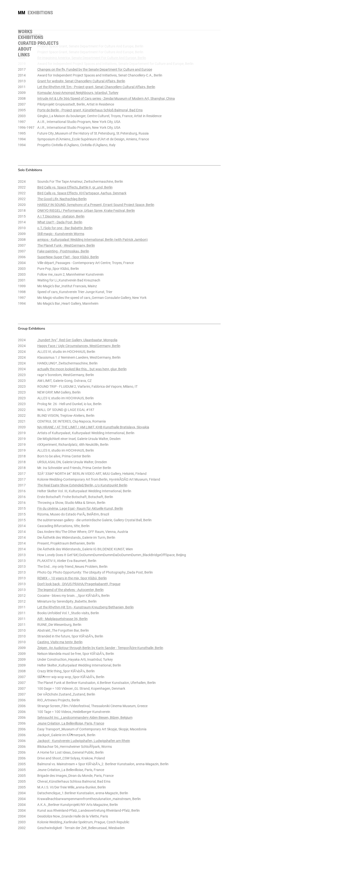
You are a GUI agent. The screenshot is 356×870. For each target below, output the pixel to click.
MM (21, 12)
